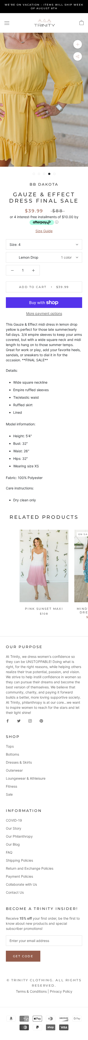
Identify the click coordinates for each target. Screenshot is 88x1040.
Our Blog (13, 844)
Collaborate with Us (21, 884)
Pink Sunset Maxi (44, 609)
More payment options (44, 313)
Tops (10, 746)
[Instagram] (30, 720)
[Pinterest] (41, 720)
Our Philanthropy (19, 836)
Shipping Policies (19, 860)
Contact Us (15, 892)
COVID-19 (14, 820)
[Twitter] (19, 720)
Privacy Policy (61, 991)
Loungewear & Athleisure (25, 778)
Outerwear (14, 770)
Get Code (23, 956)
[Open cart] (81, 22)
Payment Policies (19, 876)
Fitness (11, 786)
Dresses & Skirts (19, 762)
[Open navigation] (6, 23)
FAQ (9, 852)
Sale (9, 794)
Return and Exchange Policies (29, 868)
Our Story (13, 828)
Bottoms (12, 754)
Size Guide (44, 231)
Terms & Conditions (31, 991)
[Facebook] (7, 720)
